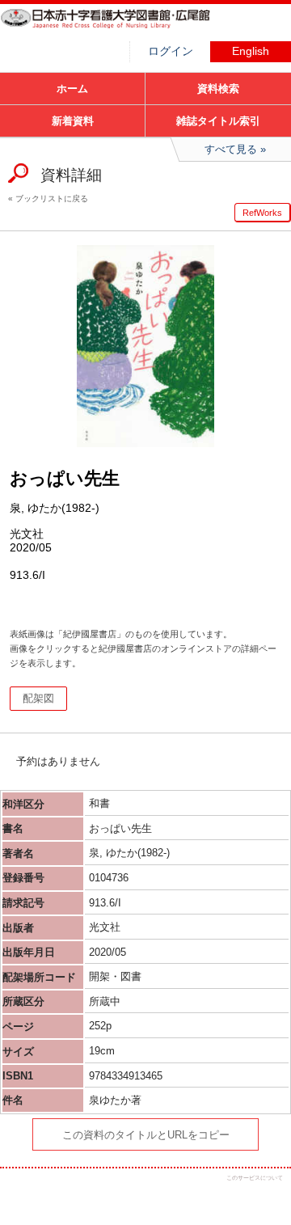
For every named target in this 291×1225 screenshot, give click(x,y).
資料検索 (218, 88)
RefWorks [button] (262, 213)
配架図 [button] (38, 698)
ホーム (72, 88)
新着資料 (73, 121)
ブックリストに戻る (51, 198)
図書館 (121, 28)
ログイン (170, 51)
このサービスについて (254, 1177)
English (250, 51)
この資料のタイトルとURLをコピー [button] (146, 1135)
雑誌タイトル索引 (218, 121)
